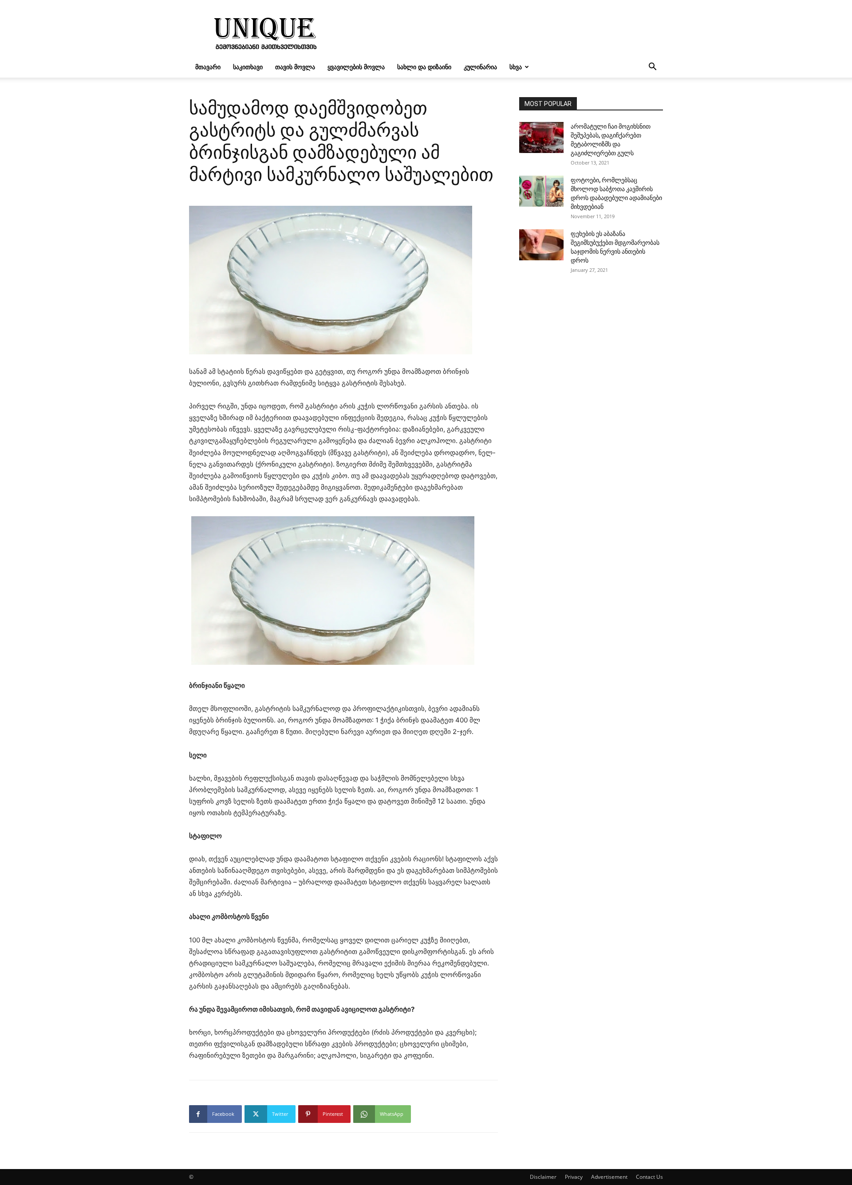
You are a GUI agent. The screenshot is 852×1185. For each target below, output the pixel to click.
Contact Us (649, 1177)
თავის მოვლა (295, 67)
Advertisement (609, 1177)
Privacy (574, 1177)
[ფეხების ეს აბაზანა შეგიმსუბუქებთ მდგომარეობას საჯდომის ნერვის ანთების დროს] (541, 244)
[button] (652, 67)
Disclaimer (543, 1177)
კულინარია (480, 67)
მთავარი (208, 67)
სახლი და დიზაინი (424, 67)
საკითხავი (248, 67)
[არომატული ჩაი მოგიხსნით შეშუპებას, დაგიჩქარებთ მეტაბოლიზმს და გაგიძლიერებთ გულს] (541, 137)
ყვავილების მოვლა (356, 67)
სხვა (515, 67)
